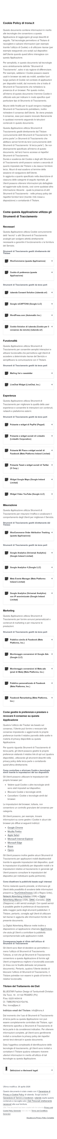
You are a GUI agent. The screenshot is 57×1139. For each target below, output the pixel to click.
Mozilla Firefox (15, 831)
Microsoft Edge (15, 842)
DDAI (48, 899)
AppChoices (46, 928)
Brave (10, 846)
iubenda (38, 1097)
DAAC (32, 899)
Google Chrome (15, 827)
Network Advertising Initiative (17, 896)
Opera (11, 849)
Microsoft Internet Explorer (20, 838)
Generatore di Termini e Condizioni (18, 1097)
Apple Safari (13, 835)
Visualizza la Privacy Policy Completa (40, 1118)
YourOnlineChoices (23, 892)
